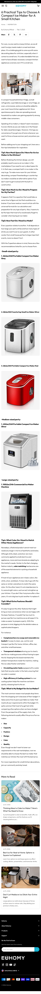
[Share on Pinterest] (20, 34)
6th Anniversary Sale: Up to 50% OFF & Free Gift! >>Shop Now (20, 1)
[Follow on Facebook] (3, 964)
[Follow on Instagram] (6, 964)
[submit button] (36, 949)
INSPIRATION (12, 24)
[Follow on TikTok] (14, 964)
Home (3, 24)
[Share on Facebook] (8, 34)
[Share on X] (14, 34)
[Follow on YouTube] (10, 964)
